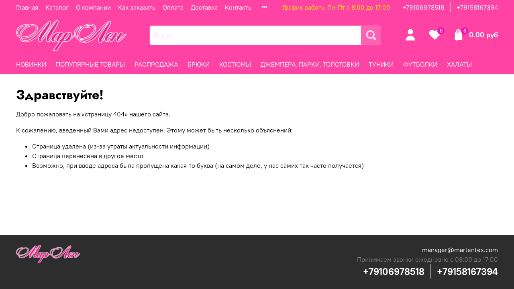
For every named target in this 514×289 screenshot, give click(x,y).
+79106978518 (423, 7)
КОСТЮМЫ (235, 64)
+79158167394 (477, 7)
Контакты (239, 7)
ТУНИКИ (381, 64)
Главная (27, 7)
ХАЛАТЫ (459, 64)
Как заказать (136, 7)
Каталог (57, 7)
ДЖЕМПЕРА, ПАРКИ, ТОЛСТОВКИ (310, 64)
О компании (93, 7)
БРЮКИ (199, 64)
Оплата (173, 7)
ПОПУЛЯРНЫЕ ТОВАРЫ (90, 64)
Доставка (204, 7)
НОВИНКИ (31, 64)
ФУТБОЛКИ (420, 64)
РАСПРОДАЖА (156, 64)
